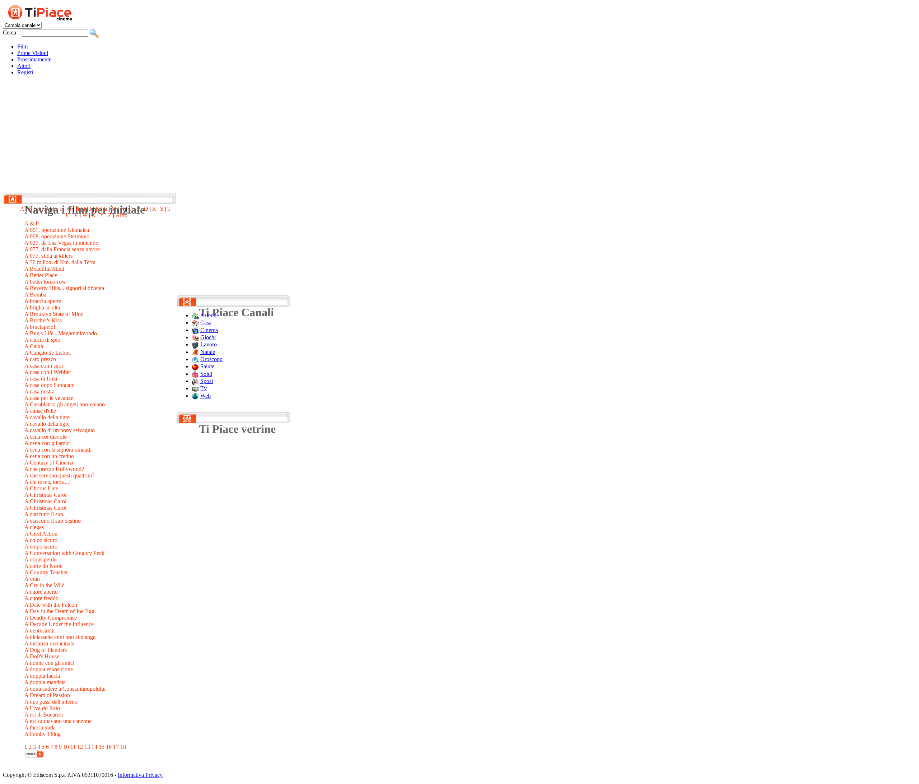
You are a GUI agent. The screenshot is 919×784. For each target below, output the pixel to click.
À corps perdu (40, 559)
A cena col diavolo (45, 437)
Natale (207, 352)
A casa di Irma (40, 378)
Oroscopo (211, 359)
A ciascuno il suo (43, 514)
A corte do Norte (43, 566)
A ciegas (34, 527)
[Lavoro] (195, 344)
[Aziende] (195, 315)
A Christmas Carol (45, 495)
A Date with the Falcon (50, 605)
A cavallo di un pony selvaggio (59, 430)
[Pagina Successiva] (34, 753)
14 (94, 747)
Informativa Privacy (140, 775)
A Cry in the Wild (44, 585)
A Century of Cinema (48, 462)
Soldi (206, 374)
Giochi (208, 337)
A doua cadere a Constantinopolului (65, 689)
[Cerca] (94, 32)
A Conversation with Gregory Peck (64, 553)
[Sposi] (195, 381)
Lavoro (208, 344)
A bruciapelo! (39, 327)
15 (101, 747)
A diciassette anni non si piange (59, 637)
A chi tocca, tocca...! (47, 482)
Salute (207, 366)
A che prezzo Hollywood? (54, 469)
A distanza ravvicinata (49, 643)
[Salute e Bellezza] (195, 366)
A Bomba (35, 294)
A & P (31, 223)
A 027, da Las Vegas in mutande (61, 243)
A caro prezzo (40, 359)
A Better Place (40, 275)
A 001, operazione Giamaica (56, 230)
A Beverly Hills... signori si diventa (64, 288)
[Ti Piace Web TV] (195, 388)
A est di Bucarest (43, 714)
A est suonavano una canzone (58, 721)
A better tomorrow (45, 282)
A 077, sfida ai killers (48, 256)
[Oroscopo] (195, 359)
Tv (203, 388)
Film (22, 46)
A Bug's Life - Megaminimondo (60, 333)
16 (109, 747)
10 (66, 747)
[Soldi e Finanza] (195, 374)
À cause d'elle (40, 411)
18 (123, 747)
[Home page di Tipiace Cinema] (44, 12)
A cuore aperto (41, 592)
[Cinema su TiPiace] (195, 330)
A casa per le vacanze (48, 398)
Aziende (209, 315)
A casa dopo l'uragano (49, 385)
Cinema (209, 330)
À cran (32, 579)
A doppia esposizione (48, 669)
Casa (205, 322)
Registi (25, 72)
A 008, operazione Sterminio (56, 236)
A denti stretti (39, 630)
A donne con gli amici (49, 663)
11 (73, 747)
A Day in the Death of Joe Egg (59, 611)
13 (87, 747)
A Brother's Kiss (43, 320)
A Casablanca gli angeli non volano (64, 404)
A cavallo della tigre (47, 417)
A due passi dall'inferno (51, 702)
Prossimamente (34, 59)
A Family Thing (42, 734)
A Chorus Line (41, 488)
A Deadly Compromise (50, 618)
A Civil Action (40, 534)
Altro (121, 215)
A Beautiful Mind (44, 269)
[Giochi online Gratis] (195, 337)
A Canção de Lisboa (47, 353)
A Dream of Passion (47, 695)
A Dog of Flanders (45, 650)
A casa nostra (39, 391)
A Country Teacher (46, 572)
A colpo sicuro (40, 540)
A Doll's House (41, 656)
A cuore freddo (41, 598)
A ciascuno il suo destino (52, 521)
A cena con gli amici (47, 443)
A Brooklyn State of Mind (54, 314)
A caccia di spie (42, 340)
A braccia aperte (42, 301)
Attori (24, 66)
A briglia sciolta (42, 307)
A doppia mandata (45, 682)
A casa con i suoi (43, 366)
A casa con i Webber (47, 372)
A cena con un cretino (49, 456)
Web (205, 396)
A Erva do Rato (42, 708)
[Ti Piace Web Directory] (195, 396)
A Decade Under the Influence (59, 624)
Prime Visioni (32, 53)
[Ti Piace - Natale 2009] (195, 352)
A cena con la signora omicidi (58, 450)
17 (116, 747)
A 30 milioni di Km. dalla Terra (59, 262)
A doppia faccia (42, 676)
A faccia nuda (40, 727)
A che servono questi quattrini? (59, 475)
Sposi (206, 381)
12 (80, 747)
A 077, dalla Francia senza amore (62, 249)
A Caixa (33, 346)
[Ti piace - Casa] (195, 322)
